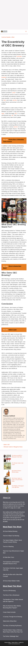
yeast (13, 92)
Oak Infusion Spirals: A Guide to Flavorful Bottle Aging (17, 480)
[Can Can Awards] (4, 31)
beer (5, 100)
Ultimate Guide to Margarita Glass (13, 447)
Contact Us (21, 642)
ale (12, 115)
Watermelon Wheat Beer (10, 621)
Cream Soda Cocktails (9, 612)
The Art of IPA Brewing (9, 590)
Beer (13, 37)
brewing (3, 77)
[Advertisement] (14, 15)
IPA (16, 113)
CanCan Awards (5, 37)
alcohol (15, 100)
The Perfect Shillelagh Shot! (11, 636)
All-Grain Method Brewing (10, 531)
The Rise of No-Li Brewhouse (11, 595)
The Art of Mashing (8, 546)
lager (2, 113)
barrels (16, 127)
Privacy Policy (8, 642)
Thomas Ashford (9, 416)
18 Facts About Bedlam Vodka (11, 581)
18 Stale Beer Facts (8, 557)
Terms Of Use (15, 642)
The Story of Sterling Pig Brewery (12, 625)
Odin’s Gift (6, 444)
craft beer (19, 56)
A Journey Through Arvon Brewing (12, 616)
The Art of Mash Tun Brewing (11, 535)
